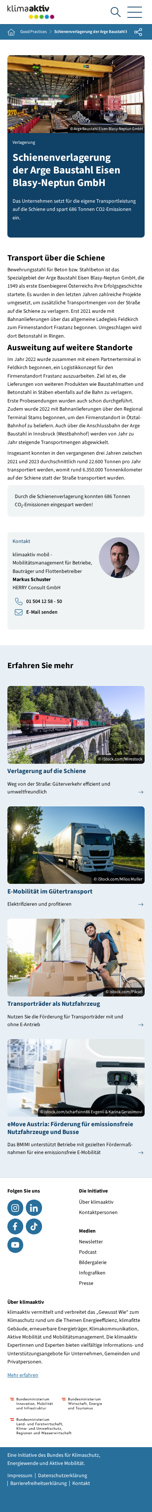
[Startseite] (31, 12)
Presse (86, 1283)
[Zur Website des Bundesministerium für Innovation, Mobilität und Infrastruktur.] (31, 1403)
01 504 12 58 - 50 (44, 601)
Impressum (19, 1475)
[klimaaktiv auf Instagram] (15, 1208)
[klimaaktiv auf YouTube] (15, 1245)
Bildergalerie (93, 1262)
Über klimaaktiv (96, 1202)
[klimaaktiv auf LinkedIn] (34, 1208)
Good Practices (33, 32)
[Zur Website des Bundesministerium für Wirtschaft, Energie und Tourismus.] (81, 1403)
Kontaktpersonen (98, 1212)
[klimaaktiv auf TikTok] (34, 1226)
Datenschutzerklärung (62, 1475)
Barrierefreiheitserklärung (38, 1483)
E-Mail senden (42, 612)
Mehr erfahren (22, 1375)
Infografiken (92, 1273)
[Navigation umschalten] (135, 12)
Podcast (88, 1252)
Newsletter (91, 1242)
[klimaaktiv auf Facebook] (15, 1226)
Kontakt (81, 1483)
